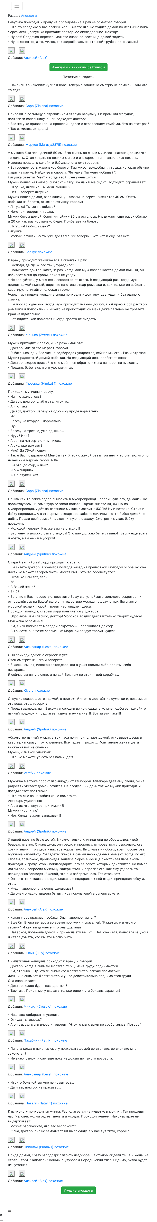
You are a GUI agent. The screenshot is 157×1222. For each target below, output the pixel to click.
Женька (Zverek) (39, 335)
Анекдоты (29, 15)
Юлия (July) (35, 953)
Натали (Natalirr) (39, 1103)
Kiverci (29, 690)
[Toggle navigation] (17, 6)
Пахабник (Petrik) (38, 1040)
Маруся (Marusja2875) (43, 144)
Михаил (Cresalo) (38, 1006)
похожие (56, 106)
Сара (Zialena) (37, 106)
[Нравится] (11, 50)
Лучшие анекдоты (78, 1190)
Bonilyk (31, 252)
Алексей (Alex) (35, 58)
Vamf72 (30, 773)
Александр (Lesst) (38, 647)
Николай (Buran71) (38, 1147)
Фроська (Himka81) (41, 383)
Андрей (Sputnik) (37, 554)
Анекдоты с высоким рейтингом (78, 67)
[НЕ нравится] (22, 50)
